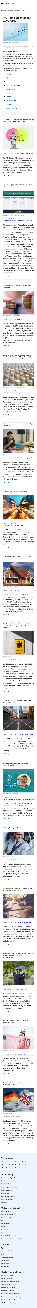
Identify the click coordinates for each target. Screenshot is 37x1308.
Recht (8, 96)
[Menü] (13, 3)
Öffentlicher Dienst (13, 85)
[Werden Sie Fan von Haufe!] (2, 1248)
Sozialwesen (11, 104)
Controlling (10, 89)
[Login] (34, 3)
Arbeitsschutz (11, 100)
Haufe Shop (8, 65)
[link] (4, 10)
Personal (9, 74)
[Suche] (30, 3)
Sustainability (11, 108)
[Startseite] (5, 3)
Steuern (9, 78)
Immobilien (10, 93)
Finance (9, 81)
